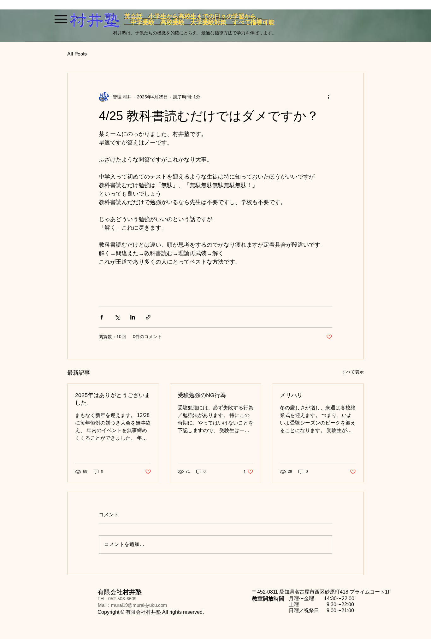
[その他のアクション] (328, 97)
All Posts (77, 54)
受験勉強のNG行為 (202, 395)
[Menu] (60, 19)
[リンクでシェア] (148, 317)
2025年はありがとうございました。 (112, 399)
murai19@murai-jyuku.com (139, 605)
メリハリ (291, 395)
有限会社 (119, 592)
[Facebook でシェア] (102, 317)
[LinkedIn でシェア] (133, 317)
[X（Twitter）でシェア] (117, 317)
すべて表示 (353, 371)
